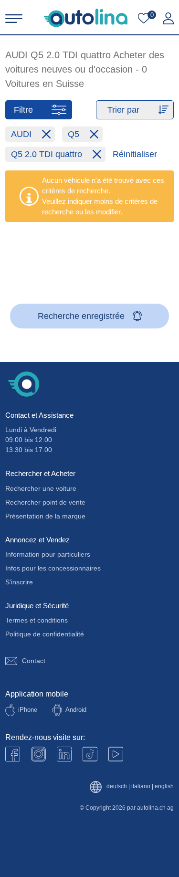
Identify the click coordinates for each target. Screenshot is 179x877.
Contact (33, 661)
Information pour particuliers (47, 554)
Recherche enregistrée (81, 316)
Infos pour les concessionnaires (53, 568)
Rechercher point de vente (45, 502)
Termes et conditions (36, 620)
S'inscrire (19, 582)
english (164, 786)
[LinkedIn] (64, 754)
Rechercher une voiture (40, 488)
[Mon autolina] (168, 18)
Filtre (23, 110)
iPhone (27, 709)
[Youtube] (38, 754)
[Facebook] (12, 754)
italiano (140, 786)
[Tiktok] (90, 754)
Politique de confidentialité (44, 634)
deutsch (116, 786)
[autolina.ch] (85, 18)
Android (75, 709)
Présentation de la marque (45, 516)
